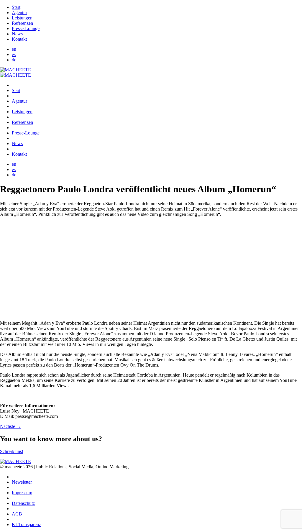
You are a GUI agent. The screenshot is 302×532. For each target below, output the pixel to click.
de (14, 59)
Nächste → (10, 426)
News (17, 33)
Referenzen (22, 23)
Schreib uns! (11, 451)
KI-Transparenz (26, 524)
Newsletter (22, 482)
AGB (17, 513)
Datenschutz (23, 503)
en (14, 49)
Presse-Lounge (26, 28)
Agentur (19, 12)
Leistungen (22, 17)
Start (16, 7)
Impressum (22, 492)
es (14, 54)
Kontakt (19, 39)
